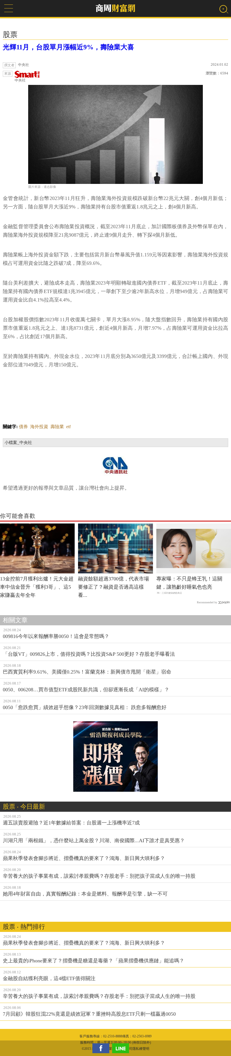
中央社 (20, 80)
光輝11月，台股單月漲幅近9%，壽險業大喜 (68, 47)
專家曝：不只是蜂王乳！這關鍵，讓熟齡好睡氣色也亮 (189, 583)
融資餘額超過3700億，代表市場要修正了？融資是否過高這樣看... (113, 587)
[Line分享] (122, 1048)
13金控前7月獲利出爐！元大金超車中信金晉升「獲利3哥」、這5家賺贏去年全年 (37, 587)
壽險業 (57, 426)
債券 (23, 426)
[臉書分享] (102, 1048)
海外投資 (39, 426)
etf (68, 426)
